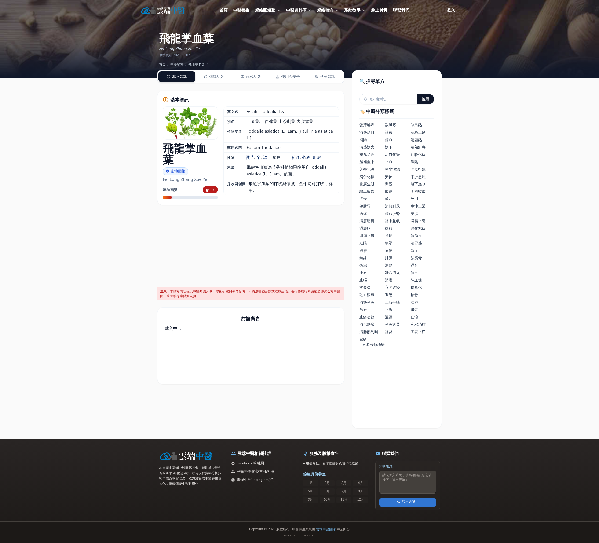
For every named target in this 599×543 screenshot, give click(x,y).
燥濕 (363, 265)
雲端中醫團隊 (326, 529)
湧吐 (388, 198)
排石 (363, 272)
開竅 (388, 183)
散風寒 (390, 124)
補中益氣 (392, 220)
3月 (344, 483)
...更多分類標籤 (372, 344)
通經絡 (365, 228)
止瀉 (414, 317)
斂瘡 (363, 339)
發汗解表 (366, 124)
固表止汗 (418, 331)
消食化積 (366, 176)
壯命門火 (392, 272)
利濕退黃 (392, 324)
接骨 (414, 294)
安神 (388, 176)
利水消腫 (418, 324)
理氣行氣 (418, 169)
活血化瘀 (392, 154)
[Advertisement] (251, 245)
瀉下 (388, 146)
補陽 (363, 139)
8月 (360, 491)
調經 (388, 294)
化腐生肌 (366, 183)
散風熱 (416, 124)
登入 (451, 10)
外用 (414, 198)
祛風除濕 (366, 154)
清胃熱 (416, 243)
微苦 (250, 157)
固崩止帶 (366, 235)
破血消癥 (366, 294)
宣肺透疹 (392, 287)
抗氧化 (416, 287)
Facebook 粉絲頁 (250, 463)
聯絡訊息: (386, 466)
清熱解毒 (418, 146)
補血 (388, 139)
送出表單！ (410, 502)
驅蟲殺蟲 (366, 191)
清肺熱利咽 (368, 331)
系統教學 (352, 10)
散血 (414, 250)
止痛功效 (366, 317)
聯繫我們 (401, 10)
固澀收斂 (418, 191)
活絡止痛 (418, 132)
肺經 (295, 157)
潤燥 (363, 198)
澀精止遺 (418, 220)
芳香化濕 (366, 169)
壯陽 (363, 243)
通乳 (414, 265)
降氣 (414, 309)
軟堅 (388, 243)
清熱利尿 (392, 206)
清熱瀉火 (366, 146)
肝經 (317, 157)
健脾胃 (365, 206)
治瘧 (363, 309)
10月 (327, 499)
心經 (306, 157)
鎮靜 (363, 257)
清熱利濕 (366, 302)
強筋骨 (416, 257)
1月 (310, 483)
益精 (388, 228)
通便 (388, 250)
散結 (388, 191)
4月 (360, 483)
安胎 (414, 213)
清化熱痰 (366, 324)
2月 (327, 483)
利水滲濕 (392, 169)
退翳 (388, 265)
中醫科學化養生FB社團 (256, 471)
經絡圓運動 (265, 10)
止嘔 (363, 280)
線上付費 (379, 10)
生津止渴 (418, 206)
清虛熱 (416, 139)
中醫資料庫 (296, 10)
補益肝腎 (392, 213)
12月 (360, 499)
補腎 (388, 331)
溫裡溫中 (366, 161)
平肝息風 (418, 176)
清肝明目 (366, 220)
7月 (344, 491)
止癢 (388, 309)
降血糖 (416, 280)
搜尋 (425, 99)
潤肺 (414, 302)
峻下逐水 (418, 183)
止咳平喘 (392, 302)
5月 (310, 491)
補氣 (388, 132)
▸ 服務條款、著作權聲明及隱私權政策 (330, 463)
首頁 (224, 10)
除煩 (388, 235)
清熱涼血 (366, 132)
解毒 (414, 272)
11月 (343, 499)
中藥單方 (176, 64)
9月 (310, 499)
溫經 (388, 317)
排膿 (388, 257)
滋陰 (414, 161)
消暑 (388, 280)
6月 (327, 491)
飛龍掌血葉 (196, 64)
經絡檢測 (325, 10)
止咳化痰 (418, 154)
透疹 (363, 250)
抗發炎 (365, 287)
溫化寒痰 (418, 228)
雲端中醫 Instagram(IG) (255, 480)
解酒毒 (416, 235)
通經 (363, 213)
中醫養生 (241, 10)
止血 (388, 161)
